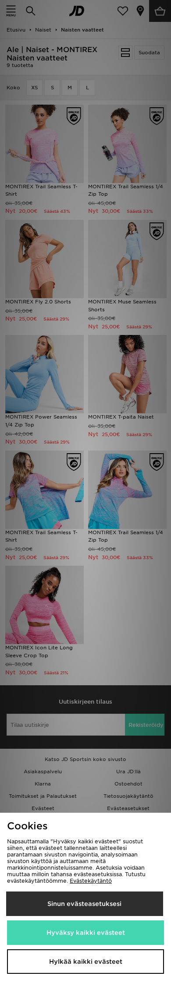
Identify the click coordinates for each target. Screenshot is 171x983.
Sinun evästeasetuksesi (84, 903)
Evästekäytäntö (91, 880)
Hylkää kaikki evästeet (85, 961)
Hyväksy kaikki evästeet (85, 932)
